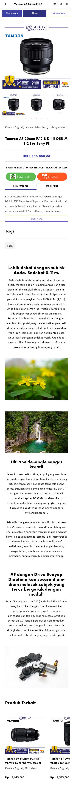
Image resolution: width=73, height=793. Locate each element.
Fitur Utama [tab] (20, 185)
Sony (10, 245)
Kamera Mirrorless (36, 127)
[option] (36, 55)
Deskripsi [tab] (52, 185)
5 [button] (47, 118)
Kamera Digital (14, 127)
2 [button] (31, 118)
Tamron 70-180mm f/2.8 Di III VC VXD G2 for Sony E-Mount (23, 761)
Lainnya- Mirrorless (60, 127)
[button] (36, 218)
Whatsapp (13, 13)
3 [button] (36, 118)
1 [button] (26, 118)
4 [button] (42, 118)
